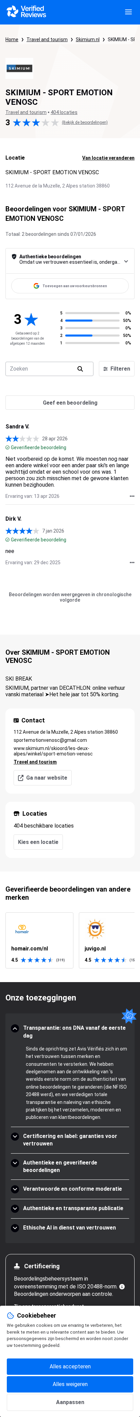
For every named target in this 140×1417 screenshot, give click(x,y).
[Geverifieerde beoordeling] (7, 447)
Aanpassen (70, 1402)
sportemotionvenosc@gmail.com (50, 740)
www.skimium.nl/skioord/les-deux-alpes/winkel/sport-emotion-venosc (53, 751)
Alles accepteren (70, 1366)
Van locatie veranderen (108, 158)
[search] (80, 369)
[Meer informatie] (122, 1287)
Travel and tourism (47, 39)
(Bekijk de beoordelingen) (85, 122)
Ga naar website (46, 778)
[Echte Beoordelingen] (26, 12)
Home (11, 39)
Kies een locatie (38, 842)
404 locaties (64, 112)
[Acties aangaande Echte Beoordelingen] (132, 496)
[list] (70, 940)
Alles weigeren (70, 1384)
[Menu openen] (128, 12)
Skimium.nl (88, 39)
